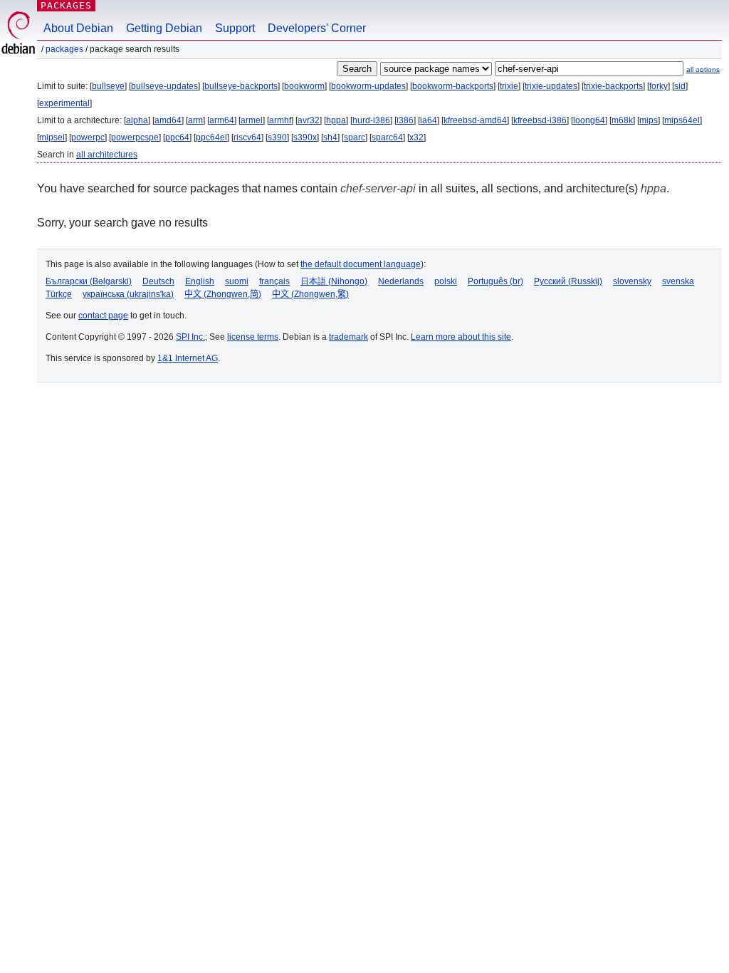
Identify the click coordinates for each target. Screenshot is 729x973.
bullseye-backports (241, 86)
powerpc (88, 137)
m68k (622, 120)
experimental (64, 103)
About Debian (78, 28)
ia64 (428, 120)
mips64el (682, 120)
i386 (405, 120)
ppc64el (211, 137)
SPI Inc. (190, 337)
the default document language (360, 264)
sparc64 (387, 137)
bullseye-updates (164, 86)
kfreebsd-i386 (540, 120)
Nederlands (401, 281)
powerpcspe (135, 137)
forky (658, 86)
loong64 (589, 120)
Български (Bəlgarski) (89, 281)
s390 (277, 137)
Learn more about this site (461, 337)
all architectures (106, 155)
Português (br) (495, 281)
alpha (137, 120)
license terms (252, 337)
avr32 (309, 120)
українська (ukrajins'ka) (128, 294)
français (274, 281)
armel (252, 120)
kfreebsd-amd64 (475, 120)
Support (235, 28)
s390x (305, 137)
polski (445, 281)
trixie (509, 86)
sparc (354, 137)
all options (703, 69)
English (199, 281)
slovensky (632, 281)
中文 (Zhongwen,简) (222, 294)
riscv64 (247, 137)
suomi (236, 281)
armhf (280, 120)
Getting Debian (164, 28)
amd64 (168, 120)
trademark (348, 337)
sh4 (330, 137)
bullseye (108, 86)
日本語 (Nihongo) (333, 281)
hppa (336, 120)
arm (195, 120)
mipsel (52, 137)
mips (648, 120)
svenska (678, 281)
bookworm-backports (452, 86)
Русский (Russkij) (568, 281)
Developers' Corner (317, 28)
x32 (416, 137)
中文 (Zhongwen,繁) (310, 294)
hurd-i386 (371, 120)
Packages (66, 5)
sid (680, 86)
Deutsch (158, 281)
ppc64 (177, 137)
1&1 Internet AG (187, 358)
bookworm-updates (368, 86)
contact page (103, 316)
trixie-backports (613, 86)
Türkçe (59, 294)
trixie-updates (551, 86)
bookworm (304, 86)
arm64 (221, 120)
